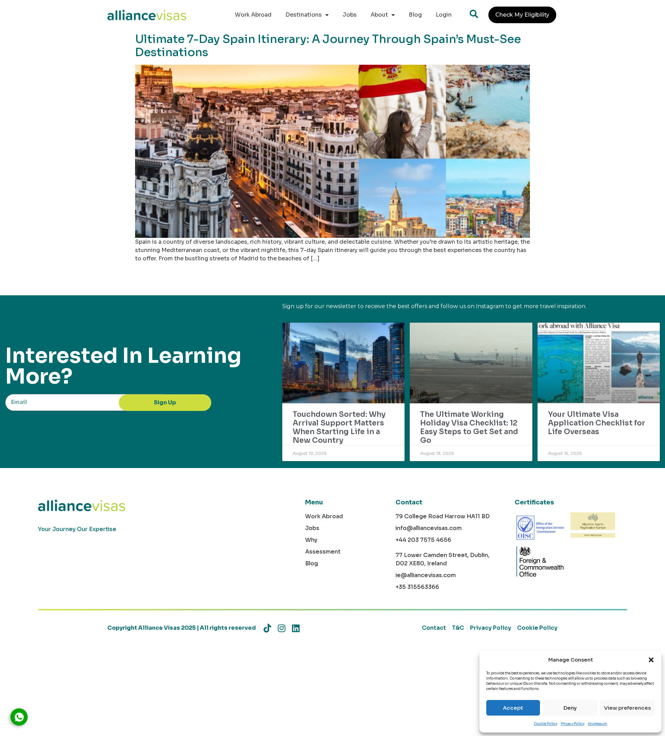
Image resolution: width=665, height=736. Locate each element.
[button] (651, 659)
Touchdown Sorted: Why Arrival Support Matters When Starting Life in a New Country (339, 427)
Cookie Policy (545, 723)
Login (444, 14)
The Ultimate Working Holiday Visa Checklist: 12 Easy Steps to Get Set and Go (469, 427)
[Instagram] (281, 628)
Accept (513, 707)
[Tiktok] (267, 628)
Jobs (350, 14)
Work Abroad (253, 14)
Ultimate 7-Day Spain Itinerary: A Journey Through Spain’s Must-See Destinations (328, 45)
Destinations (303, 14)
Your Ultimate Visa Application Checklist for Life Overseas (596, 423)
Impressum (597, 723)
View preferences (627, 707)
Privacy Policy (572, 723)
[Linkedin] (295, 628)
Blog (415, 14)
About (379, 14)
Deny (570, 707)
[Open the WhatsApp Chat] (19, 717)
